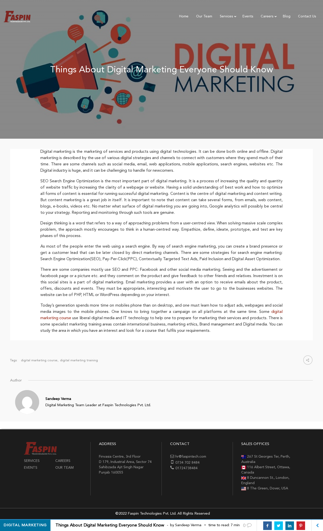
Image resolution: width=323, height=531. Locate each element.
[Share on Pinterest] (301, 525)
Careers (62, 461)
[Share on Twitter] (278, 525)
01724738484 (186, 468)
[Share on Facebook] (267, 525)
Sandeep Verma (58, 399)
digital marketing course (39, 360)
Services (32, 461)
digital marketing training (79, 360)
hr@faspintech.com (190, 456)
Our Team (64, 467)
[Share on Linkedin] (289, 525)
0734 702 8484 (187, 462)
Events (30, 467)
